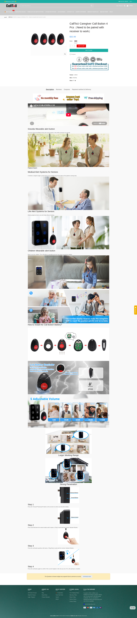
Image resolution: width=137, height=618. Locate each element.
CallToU (76, 74)
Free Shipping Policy (74, 592)
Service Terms (73, 599)
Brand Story (44, 595)
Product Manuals (46, 597)
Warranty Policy (73, 595)
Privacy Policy (73, 601)
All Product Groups (32, 592)
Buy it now (89, 50)
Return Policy (73, 597)
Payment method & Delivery (81, 89)
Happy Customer (81, 11)
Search (91, 5)
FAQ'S (57, 599)
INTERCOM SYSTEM (50, 11)
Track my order (124, 1)
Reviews (59, 89)
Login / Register (119, 5)
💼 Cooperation (59, 592)
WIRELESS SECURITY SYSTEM (35, 11)
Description (50, 89)
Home (11, 17)
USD (131, 1)
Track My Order (59, 595)
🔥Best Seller (9, 11)
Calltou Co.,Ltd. (73, 615)
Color (71, 41)
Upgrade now (87, 576)
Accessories (61, 11)
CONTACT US (70, 11)
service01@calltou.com (90, 604)
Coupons (67, 89)
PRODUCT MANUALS (93, 11)
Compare (73, 54)
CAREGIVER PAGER (20, 11)
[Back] (5, 17)
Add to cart (81, 45)
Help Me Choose (32, 595)
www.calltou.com (54, 615)
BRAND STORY (104, 11)
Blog (111, 11)
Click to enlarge (65, 54)
